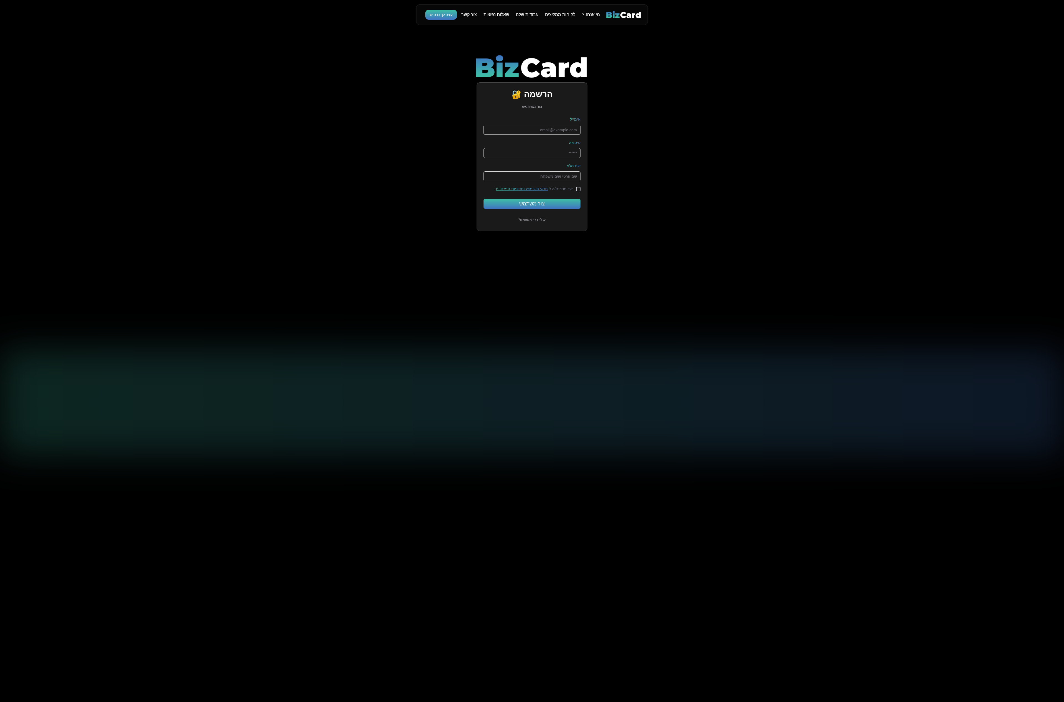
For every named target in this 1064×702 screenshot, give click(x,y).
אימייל (575, 119)
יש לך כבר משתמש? (532, 220)
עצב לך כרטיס (441, 14)
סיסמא (574, 142)
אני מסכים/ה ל (534, 189)
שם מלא (573, 166)
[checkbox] (578, 189)
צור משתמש (532, 204)
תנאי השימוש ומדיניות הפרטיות (522, 189)
